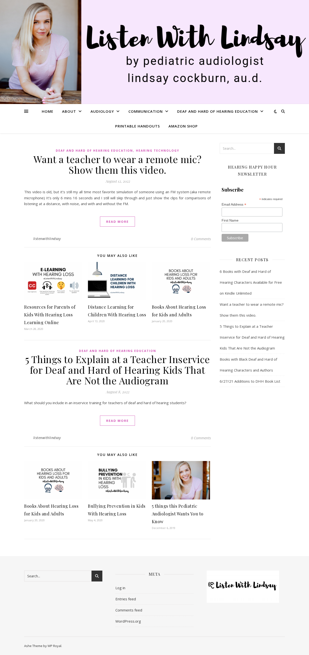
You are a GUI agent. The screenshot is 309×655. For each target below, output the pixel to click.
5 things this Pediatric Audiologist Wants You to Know (178, 513)
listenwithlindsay (47, 238)
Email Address (234, 204)
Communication (145, 111)
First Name (230, 220)
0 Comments (201, 238)
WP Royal (54, 646)
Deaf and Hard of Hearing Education (217, 111)
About (69, 111)
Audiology (102, 111)
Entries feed (125, 598)
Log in (120, 587)
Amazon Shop (183, 126)
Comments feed (128, 610)
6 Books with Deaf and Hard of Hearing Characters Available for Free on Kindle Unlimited (251, 282)
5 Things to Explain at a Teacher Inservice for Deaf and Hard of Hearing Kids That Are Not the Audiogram (117, 370)
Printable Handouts (137, 126)
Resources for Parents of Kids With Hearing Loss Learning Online (49, 314)
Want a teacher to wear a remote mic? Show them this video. (118, 164)
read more (117, 221)
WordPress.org (128, 621)
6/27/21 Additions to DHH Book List (250, 381)
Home (47, 111)
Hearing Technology (157, 151)
